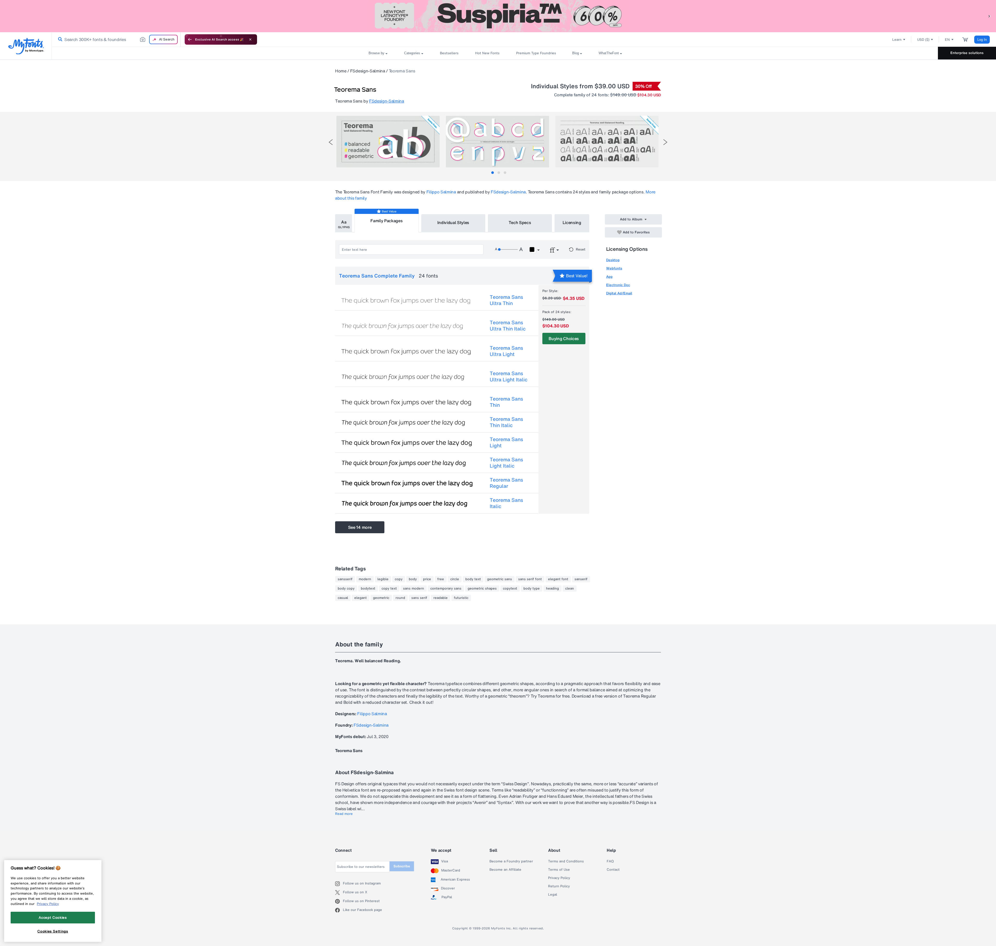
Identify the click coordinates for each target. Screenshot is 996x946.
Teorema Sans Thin (506, 402)
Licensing (572, 222)
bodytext (368, 588)
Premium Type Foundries (536, 53)
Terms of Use (559, 870)
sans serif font (530, 579)
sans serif (419, 598)
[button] (989, 16)
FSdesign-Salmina (367, 71)
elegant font (558, 579)
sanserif (581, 579)
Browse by (376, 53)
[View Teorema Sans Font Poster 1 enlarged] (388, 141)
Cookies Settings (52, 931)
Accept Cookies (53, 917)
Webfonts (614, 268)
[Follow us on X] (339, 892)
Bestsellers (449, 53)
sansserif (345, 579)
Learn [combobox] (897, 39)
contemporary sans (445, 588)
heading (552, 588)
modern (365, 579)
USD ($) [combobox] (923, 39)
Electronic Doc (618, 284)
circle (454, 579)
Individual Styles (453, 222)
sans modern (413, 588)
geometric (381, 598)
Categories (412, 53)
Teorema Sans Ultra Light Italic (509, 376)
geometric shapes (482, 588)
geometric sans (499, 579)
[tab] (492, 172)
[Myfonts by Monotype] (26, 46)
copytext (510, 588)
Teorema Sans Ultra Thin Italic (508, 325)
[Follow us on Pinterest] (339, 901)
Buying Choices (564, 338)
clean (569, 588)
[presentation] (331, 142)
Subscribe (401, 866)
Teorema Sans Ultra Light (506, 351)
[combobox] (116, 39)
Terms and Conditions (566, 861)
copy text (389, 588)
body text (473, 579)
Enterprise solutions (967, 52)
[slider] (508, 249)
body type (531, 588)
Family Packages (386, 221)
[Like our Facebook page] (339, 910)
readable (440, 598)
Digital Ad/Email (619, 293)
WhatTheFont (609, 53)
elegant (360, 598)
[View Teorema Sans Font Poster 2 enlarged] (497, 141)
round (400, 598)
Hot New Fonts (487, 53)
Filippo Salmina (441, 192)
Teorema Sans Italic (506, 503)
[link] (59, 39)
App (609, 276)
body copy (346, 588)
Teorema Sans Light (506, 442)
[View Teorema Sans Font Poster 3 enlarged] (607, 141)
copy (399, 579)
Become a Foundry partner (511, 861)
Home (341, 71)
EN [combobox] (947, 39)
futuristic (461, 598)
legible (383, 579)
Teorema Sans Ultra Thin (506, 300)
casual (343, 598)
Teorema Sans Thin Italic (506, 422)
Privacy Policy (559, 878)
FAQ (610, 861)
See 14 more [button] (359, 527)
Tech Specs (520, 222)
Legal (552, 895)
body (413, 579)
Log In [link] (982, 40)
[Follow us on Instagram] (339, 883)
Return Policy (559, 886)
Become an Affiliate (505, 870)
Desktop (613, 260)
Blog (575, 53)
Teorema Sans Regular (506, 483)
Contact (613, 870)
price (427, 579)
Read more (344, 814)
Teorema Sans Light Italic (506, 462)
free (440, 579)
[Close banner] (250, 39)
